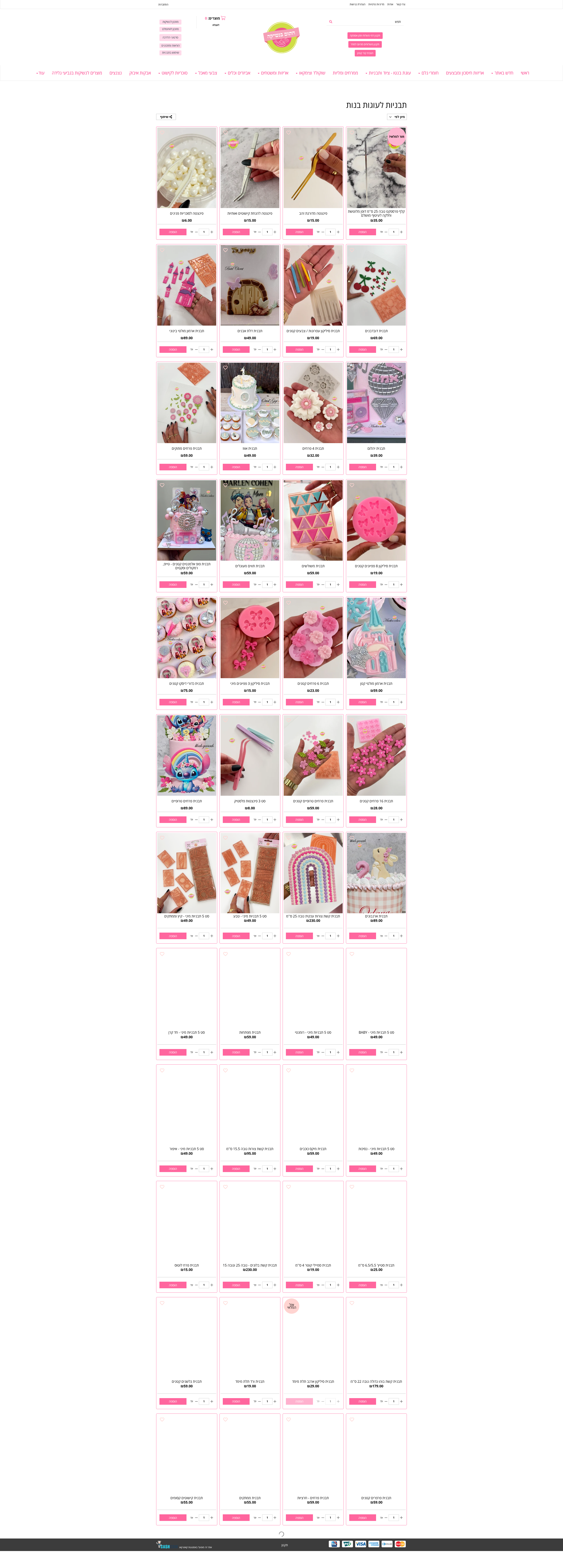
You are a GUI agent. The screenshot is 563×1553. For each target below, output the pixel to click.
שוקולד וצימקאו (311, 73)
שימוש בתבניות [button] (170, 52)
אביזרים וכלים (238, 73)
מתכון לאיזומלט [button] (170, 29)
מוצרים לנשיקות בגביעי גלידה (77, 73)
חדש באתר (503, 73)
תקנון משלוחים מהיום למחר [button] (365, 44)
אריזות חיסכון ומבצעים (465, 73)
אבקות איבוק (140, 73)
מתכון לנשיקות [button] (171, 22)
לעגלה (215, 25)
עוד (41, 73)
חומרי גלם (429, 73)
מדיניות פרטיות (376, 4)
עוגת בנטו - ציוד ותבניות (389, 73)
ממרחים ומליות (345, 73)
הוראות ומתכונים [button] (170, 45)
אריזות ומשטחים (274, 73)
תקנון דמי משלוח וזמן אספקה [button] (365, 35)
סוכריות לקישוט (174, 73)
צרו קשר (400, 4)
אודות (390, 4)
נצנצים (116, 73)
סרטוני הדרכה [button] (170, 37)
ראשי (525, 73)
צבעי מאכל (207, 73)
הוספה (362, 232)
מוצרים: (212, 18)
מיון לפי (399, 117)
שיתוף (164, 117)
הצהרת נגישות (357, 4)
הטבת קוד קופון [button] (365, 53)
